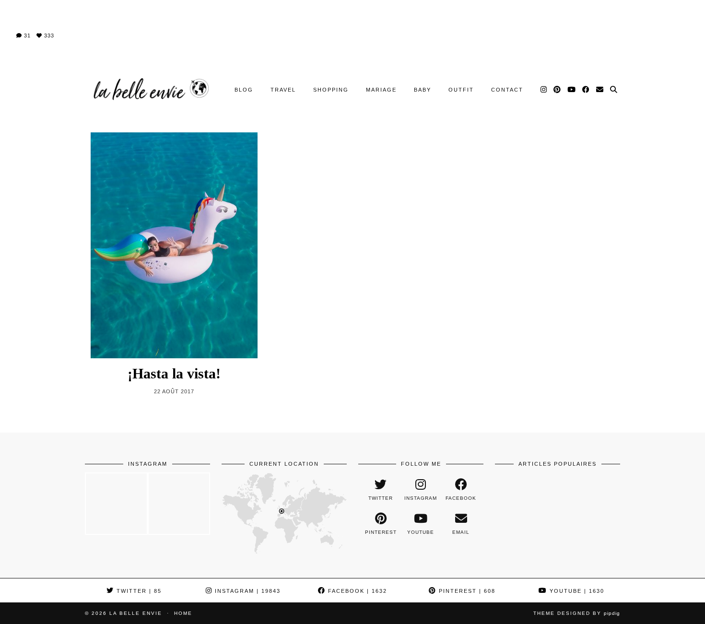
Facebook (356, 591)
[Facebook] (586, 90)
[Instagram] (544, 90)
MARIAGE (381, 90)
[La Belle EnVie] (150, 89)
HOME (183, 613)
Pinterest (465, 591)
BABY (422, 90)
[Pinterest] (557, 90)
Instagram (246, 591)
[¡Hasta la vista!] (174, 245)
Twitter (138, 591)
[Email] (600, 90)
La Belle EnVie (135, 613)
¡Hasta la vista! (174, 373)
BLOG (244, 90)
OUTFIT (461, 90)
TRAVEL (283, 90)
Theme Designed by (576, 613)
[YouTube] (571, 90)
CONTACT (507, 90)
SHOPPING (331, 90)
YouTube (575, 591)
